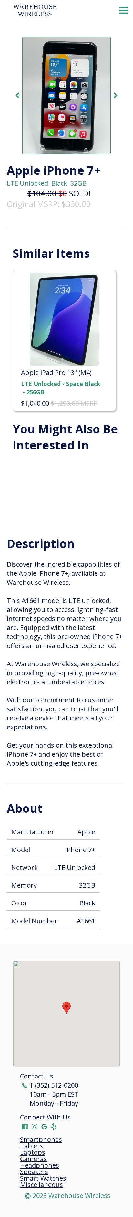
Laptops (32, 1152)
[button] (66, 1007)
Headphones (39, 1165)
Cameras (33, 1159)
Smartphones (41, 1139)
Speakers (34, 1172)
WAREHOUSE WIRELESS (36, 10)
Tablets (31, 1146)
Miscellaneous (41, 1184)
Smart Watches (43, 1178)
